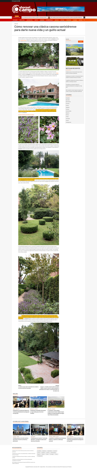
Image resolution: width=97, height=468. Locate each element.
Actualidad (14, 436)
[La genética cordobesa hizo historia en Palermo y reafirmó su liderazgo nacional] (57, 429)
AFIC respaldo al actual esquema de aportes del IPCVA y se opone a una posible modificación (29, 17)
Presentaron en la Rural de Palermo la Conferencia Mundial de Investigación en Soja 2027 (21, 412)
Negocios (67, 112)
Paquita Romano (23, 40)
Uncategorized (68, 122)
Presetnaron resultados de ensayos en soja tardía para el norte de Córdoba (38, 412)
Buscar (67, 39)
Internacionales (68, 111)
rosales (31, 107)
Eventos (67, 105)
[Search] (84, 20)
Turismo (67, 120)
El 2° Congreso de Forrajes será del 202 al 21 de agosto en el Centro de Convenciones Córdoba (66, 17)
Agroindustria (68, 101)
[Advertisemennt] (61, 9)
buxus (57, 73)
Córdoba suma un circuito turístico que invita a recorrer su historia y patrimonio (20, 439)
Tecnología (68, 118)
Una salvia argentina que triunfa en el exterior (26, 114)
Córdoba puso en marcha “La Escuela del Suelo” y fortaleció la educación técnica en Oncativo (39, 439)
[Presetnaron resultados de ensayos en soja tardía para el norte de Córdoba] (38, 402)
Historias (67, 109)
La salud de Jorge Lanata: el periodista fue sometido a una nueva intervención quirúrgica (28, 387)
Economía (67, 103)
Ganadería (67, 107)
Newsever (64, 466)
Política (67, 116)
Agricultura (16, 23)
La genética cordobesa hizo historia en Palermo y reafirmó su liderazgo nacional (57, 439)
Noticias (67, 114)
